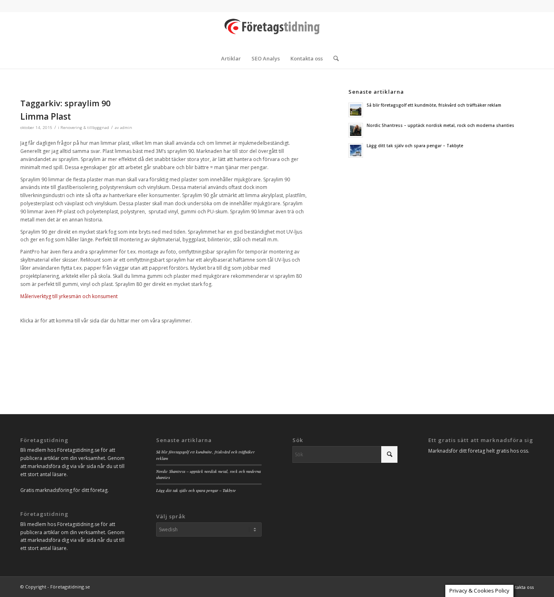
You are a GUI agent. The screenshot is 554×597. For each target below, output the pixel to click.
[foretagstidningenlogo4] (277, 30)
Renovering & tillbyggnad (84, 127)
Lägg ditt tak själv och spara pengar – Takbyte (415, 145)
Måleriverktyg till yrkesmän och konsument (69, 296)
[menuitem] (231, 58)
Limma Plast (45, 116)
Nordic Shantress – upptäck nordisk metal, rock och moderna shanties (440, 125)
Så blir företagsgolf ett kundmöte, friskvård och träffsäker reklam (434, 105)
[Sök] (333, 58)
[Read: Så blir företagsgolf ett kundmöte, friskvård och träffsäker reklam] (355, 110)
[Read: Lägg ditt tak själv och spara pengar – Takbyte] (355, 150)
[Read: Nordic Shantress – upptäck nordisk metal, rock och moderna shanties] (355, 130)
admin (126, 127)
